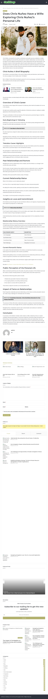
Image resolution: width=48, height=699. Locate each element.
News (5, 679)
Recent (23, 433)
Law (4, 689)
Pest (4, 685)
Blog (4, 663)
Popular (8, 433)
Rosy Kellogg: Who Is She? (24, 374)
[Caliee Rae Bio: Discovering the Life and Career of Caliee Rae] (6, 440)
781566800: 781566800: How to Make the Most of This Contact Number (16, 89)
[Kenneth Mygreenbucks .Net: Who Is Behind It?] (38, 369)
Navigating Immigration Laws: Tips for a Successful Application (25, 555)
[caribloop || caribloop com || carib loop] (10, 2)
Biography (9, 8)
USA (4, 669)
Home (5, 8)
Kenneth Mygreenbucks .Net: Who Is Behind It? (37, 375)
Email (4, 406)
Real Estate (6, 675)
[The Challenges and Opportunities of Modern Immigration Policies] (6, 455)
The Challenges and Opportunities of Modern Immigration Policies (26, 451)
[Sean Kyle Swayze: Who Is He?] (9, 369)
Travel (5, 687)
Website (26, 406)
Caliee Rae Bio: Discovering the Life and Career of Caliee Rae (25, 438)
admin (6, 24)
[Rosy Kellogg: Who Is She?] (24, 369)
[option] (24, 581)
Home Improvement (8, 671)
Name (4, 402)
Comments (38, 433)
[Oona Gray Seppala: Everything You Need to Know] (28, 89)
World (5, 659)
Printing (5, 683)
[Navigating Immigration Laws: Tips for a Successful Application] (6, 557)
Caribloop (5, 667)
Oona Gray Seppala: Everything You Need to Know (38, 89)
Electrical (5, 677)
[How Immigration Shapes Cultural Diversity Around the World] (6, 447)
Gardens (5, 681)
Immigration (6, 673)
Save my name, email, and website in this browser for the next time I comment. (19, 411)
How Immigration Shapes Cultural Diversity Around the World (25, 444)
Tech (5, 661)
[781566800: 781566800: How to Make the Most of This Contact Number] (6, 89)
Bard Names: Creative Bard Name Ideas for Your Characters (20, 264)
